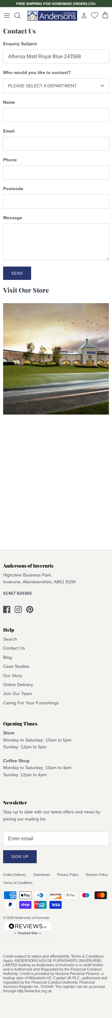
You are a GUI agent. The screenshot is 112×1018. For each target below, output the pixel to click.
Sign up (20, 857)
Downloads (41, 875)
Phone (10, 159)
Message (12, 217)
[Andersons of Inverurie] (52, 15)
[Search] (20, 15)
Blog (7, 657)
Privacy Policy (68, 875)
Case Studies (16, 666)
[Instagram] (18, 609)
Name (9, 102)
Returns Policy (97, 875)
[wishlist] (94, 15)
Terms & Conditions (18, 883)
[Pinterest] (29, 609)
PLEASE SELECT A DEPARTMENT (42, 85)
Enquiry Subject (20, 43)
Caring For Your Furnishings (31, 702)
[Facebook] (6, 609)
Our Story (12, 675)
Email (9, 130)
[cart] (105, 15)
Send (17, 273)
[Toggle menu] (7, 15)
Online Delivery (18, 684)
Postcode (13, 188)
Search (10, 639)
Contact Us (14, 648)
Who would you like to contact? (37, 72)
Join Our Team (17, 693)
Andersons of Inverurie (32, 918)
